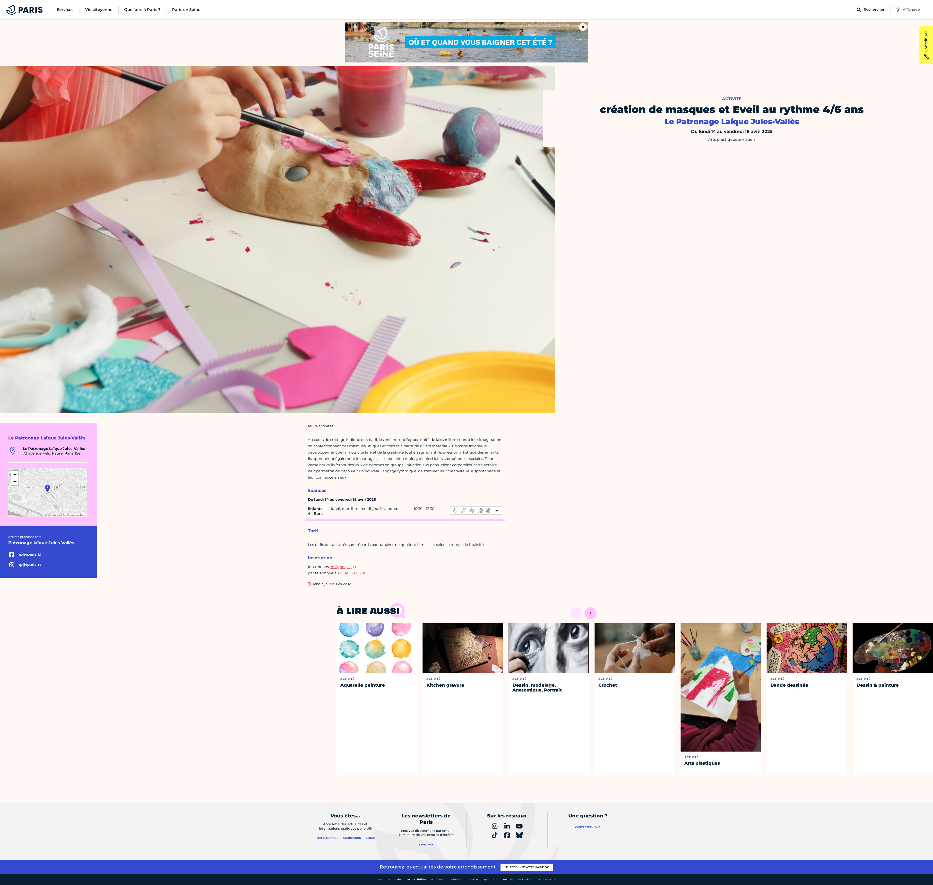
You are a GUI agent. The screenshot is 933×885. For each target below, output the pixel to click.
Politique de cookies (518, 879)
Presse (473, 879)
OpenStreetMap (69, 515)
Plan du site (547, 879)
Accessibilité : (435, 879)
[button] (47, 488)
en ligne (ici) (341, 566)
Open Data (490, 879)
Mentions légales (389, 879)
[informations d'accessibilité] (476, 510)
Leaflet (49, 515)
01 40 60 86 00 (353, 573)
